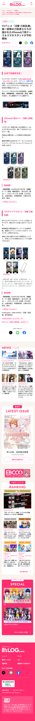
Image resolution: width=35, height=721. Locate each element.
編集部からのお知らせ (24, 663)
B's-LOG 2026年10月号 (17, 452)
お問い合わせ (5, 690)
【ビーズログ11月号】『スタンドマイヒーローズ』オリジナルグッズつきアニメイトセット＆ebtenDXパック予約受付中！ (9, 366)
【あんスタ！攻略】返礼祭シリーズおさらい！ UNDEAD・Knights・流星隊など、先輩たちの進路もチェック (10, 563)
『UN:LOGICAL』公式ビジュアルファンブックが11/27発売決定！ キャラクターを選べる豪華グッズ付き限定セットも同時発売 (25, 366)
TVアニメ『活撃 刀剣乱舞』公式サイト (15, 322)
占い (19, 660)
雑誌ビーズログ (6, 660)
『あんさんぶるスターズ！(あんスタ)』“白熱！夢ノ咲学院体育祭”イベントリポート (24, 563)
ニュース (4, 656)
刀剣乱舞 (16, 10)
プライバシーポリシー (19, 690)
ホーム (3, 10)
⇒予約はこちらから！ (9, 202)
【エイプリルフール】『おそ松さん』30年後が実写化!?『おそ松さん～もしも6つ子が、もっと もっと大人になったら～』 (24, 535)
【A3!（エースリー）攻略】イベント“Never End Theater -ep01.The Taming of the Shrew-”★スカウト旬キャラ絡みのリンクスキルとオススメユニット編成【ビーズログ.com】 (10, 535)
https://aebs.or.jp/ (17, 711)
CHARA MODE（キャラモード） (13, 318)
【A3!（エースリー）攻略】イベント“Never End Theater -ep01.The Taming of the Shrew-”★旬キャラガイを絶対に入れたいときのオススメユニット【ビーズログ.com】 (25, 391)
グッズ (11, 21)
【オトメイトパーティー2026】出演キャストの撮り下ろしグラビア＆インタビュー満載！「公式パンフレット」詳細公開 (9, 389)
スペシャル (9, 10)
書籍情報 (4, 663)
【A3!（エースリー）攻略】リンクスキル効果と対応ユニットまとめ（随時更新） (17, 513)
